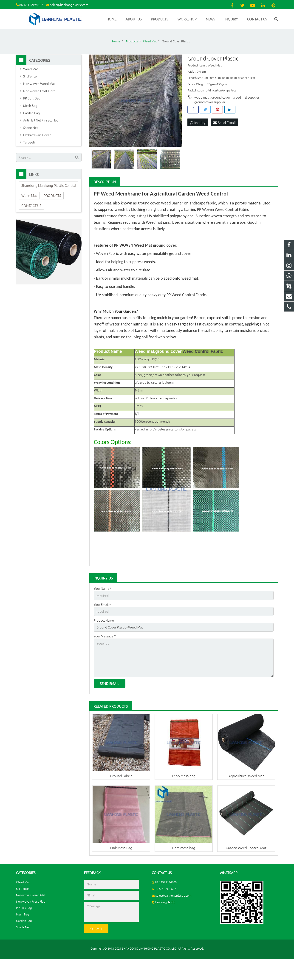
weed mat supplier (246, 97)
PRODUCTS (52, 195)
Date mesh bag (183, 847)
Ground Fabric (121, 775)
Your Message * (105, 636)
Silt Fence (30, 76)
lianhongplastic (165, 902)
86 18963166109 (166, 882)
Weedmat (154, 222)
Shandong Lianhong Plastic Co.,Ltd (48, 185)
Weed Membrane (121, 194)
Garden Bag (31, 112)
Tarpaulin (30, 142)
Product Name (104, 620)
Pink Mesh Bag (121, 847)
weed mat (201, 97)
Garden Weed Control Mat (246, 847)
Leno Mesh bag (183, 775)
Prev (95, 100)
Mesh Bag (30, 105)
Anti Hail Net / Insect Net (40, 120)
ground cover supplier (209, 101)
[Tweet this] (205, 109)
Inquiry (199, 122)
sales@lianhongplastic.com (69, 4)
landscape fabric (202, 203)
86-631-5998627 (31, 4)
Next (175, 100)
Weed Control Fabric (189, 295)
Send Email (226, 122)
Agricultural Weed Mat (246, 775)
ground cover (220, 97)
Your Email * (102, 604)
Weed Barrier (172, 203)
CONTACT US (31, 205)
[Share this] (193, 109)
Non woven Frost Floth (39, 90)
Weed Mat (102, 203)
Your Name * (103, 588)
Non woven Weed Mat (39, 83)
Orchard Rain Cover (37, 134)
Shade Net (30, 127)
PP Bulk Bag (31, 98)
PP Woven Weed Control (217, 210)
